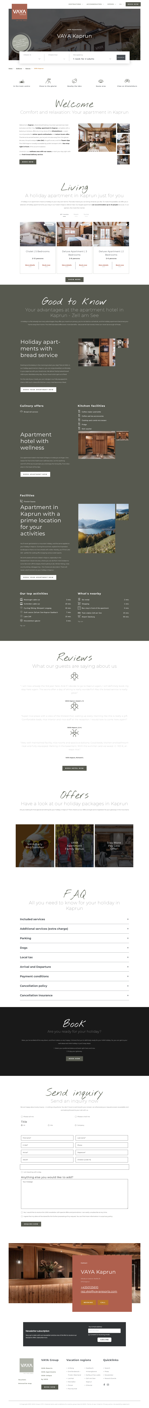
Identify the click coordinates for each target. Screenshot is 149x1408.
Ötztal (70, 1385)
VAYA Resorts (46, 1368)
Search (107, 1368)
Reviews (98, 11)
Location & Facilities (79, 11)
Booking (132, 11)
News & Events (110, 1378)
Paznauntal (72, 1389)
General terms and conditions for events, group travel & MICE (65, 1404)
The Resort (42, 11)
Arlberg (71, 1368)
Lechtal (71, 1378)
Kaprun (28, 68)
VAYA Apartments (48, 1372)
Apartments (59, 11)
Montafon (71, 1382)
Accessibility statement (121, 1404)
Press (107, 1371)
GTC (42, 1404)
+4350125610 (89, 1287)
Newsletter (109, 1375)
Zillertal (89, 1385)
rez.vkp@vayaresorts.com (99, 1291)
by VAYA (44, 1379)
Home (11, 68)
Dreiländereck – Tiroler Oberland (74, 1373)
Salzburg (19, 68)
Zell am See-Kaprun (91, 1380)
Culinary (23, 331)
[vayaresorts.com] (19, 12)
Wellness (23, 334)
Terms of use (91, 1404)
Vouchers (22, 1380)
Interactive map (25, 1383)
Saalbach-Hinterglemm (91, 1369)
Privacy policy (108, 1404)
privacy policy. (108, 1216)
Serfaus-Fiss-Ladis (93, 1375)
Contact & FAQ (115, 11)
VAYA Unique (46, 1375)
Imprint (99, 1404)
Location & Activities (28, 337)
